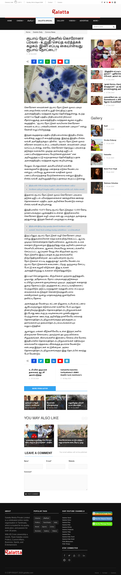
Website (71, 461)
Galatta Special (45, 21)
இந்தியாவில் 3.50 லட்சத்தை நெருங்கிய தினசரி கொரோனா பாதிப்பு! (52, 186)
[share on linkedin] (53, 61)
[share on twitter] (41, 61)
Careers (60, 2)
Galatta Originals (67, 530)
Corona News (50, 32)
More (95, 21)
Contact (50, 2)
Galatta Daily (38, 32)
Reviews (38, 531)
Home (9, 21)
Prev (92, 54)
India (55, 522)
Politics (37, 522)
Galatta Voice (66, 520)
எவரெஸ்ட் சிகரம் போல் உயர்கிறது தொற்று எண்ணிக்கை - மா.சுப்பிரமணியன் (54, 230)
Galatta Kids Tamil (68, 537)
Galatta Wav (66, 534)
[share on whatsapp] (47, 61)
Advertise (84, 21)
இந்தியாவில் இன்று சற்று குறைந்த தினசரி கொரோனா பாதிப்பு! (50, 226)
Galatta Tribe (66, 532)
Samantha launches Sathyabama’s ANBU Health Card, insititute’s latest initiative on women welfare (71, 375)
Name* (26, 461)
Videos (72, 21)
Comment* (28, 472)
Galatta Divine (67, 527)
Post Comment (33, 494)
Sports (44, 527)
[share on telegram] (67, 61)
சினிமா (30, 21)
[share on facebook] (34, 61)
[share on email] (60, 61)
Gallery (60, 21)
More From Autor (40, 388)
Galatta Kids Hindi (68, 539)
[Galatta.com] (60, 10)
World (37, 527)
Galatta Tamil (66, 518)
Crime (52, 527)
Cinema (20, 21)
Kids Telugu (66, 544)
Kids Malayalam (67, 541)
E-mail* (49, 461)
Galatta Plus (66, 522)
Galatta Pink (66, 525)
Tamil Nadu (47, 522)
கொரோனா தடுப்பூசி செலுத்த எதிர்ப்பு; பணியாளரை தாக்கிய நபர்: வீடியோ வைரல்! (56, 189)
